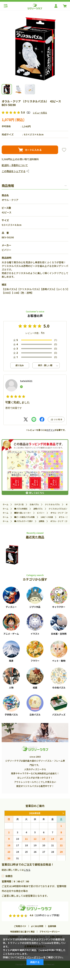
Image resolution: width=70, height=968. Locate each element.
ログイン (50, 429)
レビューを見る (40, 112)
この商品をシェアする (13, 171)
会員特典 (52, 926)
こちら (27, 869)
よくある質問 (37, 926)
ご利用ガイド (20, 926)
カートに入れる (33, 149)
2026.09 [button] (63, 813)
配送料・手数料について (15, 165)
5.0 (46, 326)
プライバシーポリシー (49, 931)
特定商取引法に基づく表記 (22, 931)
